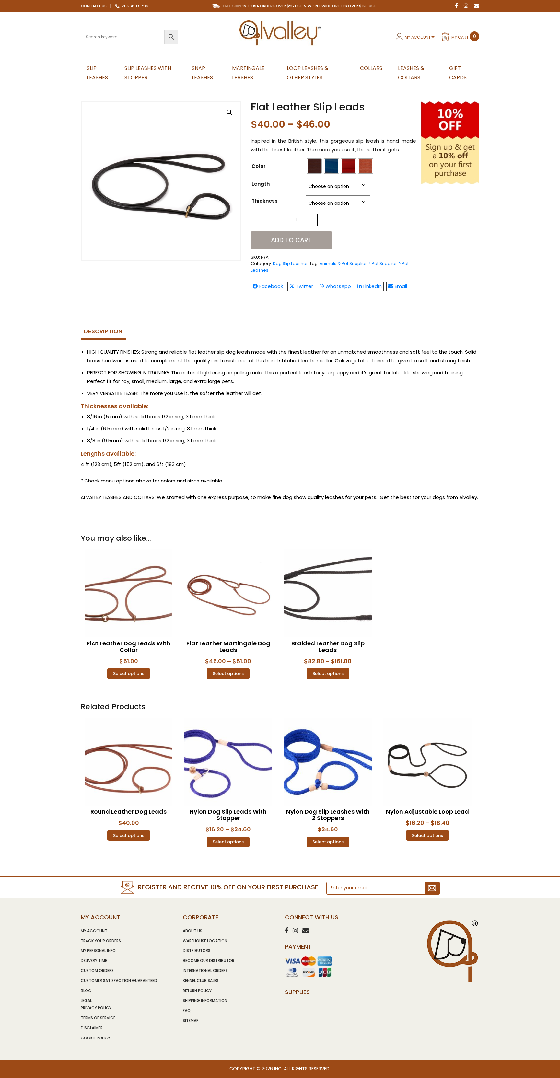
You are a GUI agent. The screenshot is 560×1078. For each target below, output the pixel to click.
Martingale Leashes (248, 72)
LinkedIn (372, 286)
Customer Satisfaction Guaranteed (119, 980)
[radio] (314, 166)
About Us (192, 930)
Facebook (271, 286)
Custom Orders (97, 970)
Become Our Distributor (208, 960)
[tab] (103, 332)
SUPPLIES (297, 992)
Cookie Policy (95, 1038)
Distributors (196, 950)
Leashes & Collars (411, 72)
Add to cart (291, 240)
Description (103, 331)
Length (260, 183)
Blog (86, 990)
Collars (371, 68)
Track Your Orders (101, 941)
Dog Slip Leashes (291, 264)
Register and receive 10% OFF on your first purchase (228, 887)
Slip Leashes (97, 72)
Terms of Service (98, 1018)
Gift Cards (458, 72)
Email (401, 286)
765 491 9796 (134, 6)
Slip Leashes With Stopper (147, 72)
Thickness (264, 200)
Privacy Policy (96, 1008)
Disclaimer (92, 1028)
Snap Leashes (202, 72)
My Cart (463, 36)
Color (258, 166)
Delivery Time (94, 960)
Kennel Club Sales (200, 980)
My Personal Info (98, 950)
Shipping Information (205, 1000)
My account (94, 930)
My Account (418, 37)
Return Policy (197, 990)
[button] (229, 112)
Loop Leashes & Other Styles (307, 72)
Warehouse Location (205, 941)
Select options (128, 673)
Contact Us (94, 6)
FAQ (187, 1010)
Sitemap (191, 1020)
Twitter (304, 286)
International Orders (205, 970)
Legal (86, 1000)
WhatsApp (338, 286)
